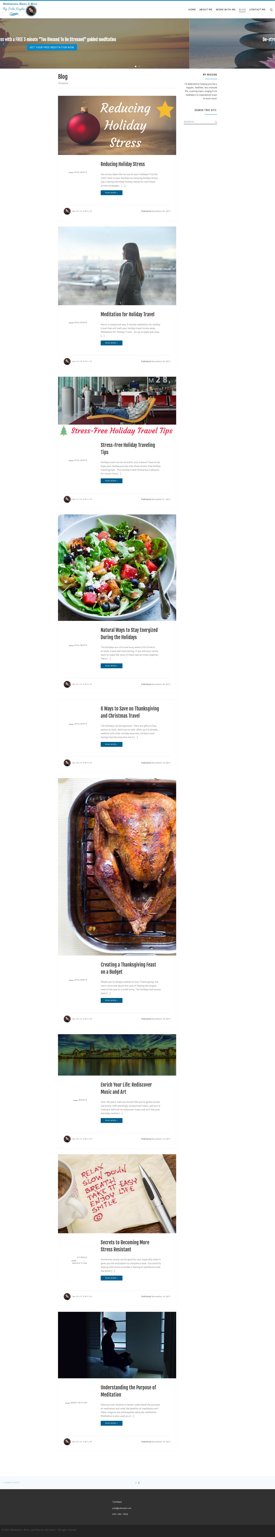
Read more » (111, 193)
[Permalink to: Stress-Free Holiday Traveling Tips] (117, 406)
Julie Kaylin (83, 211)
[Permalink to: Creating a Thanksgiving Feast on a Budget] (117, 867)
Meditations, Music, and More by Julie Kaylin (32, 1530)
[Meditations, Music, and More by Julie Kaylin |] (20, 9)
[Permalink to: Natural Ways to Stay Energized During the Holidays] (117, 567)
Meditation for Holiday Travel (127, 314)
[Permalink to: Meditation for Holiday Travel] (117, 265)
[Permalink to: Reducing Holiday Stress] (117, 125)
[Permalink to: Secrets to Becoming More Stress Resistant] (117, 1193)
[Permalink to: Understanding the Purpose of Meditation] (117, 1345)
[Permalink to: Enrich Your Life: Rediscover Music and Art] (117, 1055)
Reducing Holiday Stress (123, 164)
